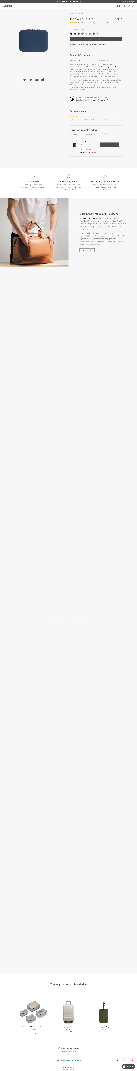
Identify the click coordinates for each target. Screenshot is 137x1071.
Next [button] (57, 41)
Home (72, 13)
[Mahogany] (89, 152)
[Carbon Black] (81, 152)
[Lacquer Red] (92, 152)
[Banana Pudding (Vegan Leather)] (97, 33)
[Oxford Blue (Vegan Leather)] (75, 33)
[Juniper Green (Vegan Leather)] (79, 33)
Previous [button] (9, 41)
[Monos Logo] (8, 6)
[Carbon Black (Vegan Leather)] (71, 33)
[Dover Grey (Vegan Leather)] (82, 33)
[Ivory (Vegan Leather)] (86, 33)
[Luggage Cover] (68, 1009)
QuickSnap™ (74, 74)
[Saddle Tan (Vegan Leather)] (90, 33)
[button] (74, 116)
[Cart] (133, 6)
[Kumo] (95, 152)
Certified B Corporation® (98, 100)
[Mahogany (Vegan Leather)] (94, 33)
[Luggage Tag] (104, 1009)
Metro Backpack (106, 67)
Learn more (87, 250)
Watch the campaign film (68, 620)
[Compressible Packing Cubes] (33, 1009)
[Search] (125, 6)
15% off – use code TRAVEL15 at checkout (68, 1)
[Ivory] (86, 152)
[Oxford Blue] (84, 152)
